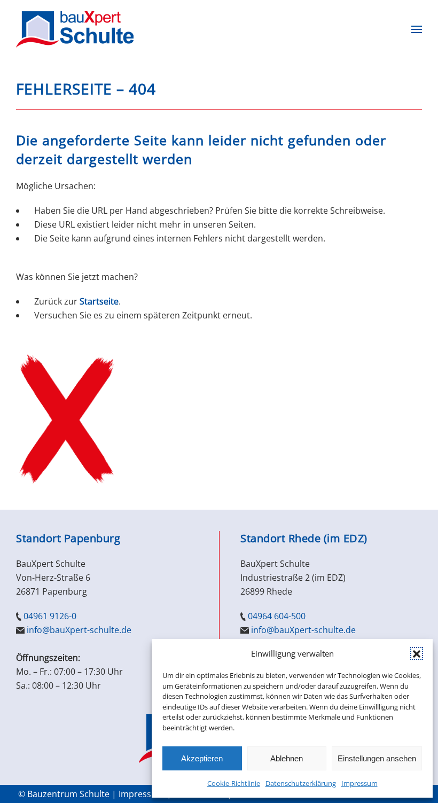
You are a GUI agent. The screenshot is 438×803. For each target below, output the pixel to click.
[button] (416, 653)
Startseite (99, 301)
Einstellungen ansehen (377, 758)
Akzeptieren (202, 758)
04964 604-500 (277, 616)
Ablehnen (286, 758)
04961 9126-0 (50, 616)
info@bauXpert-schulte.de (79, 630)
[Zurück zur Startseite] (75, 29)
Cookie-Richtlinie (233, 783)
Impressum (359, 783)
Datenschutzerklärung (300, 783)
